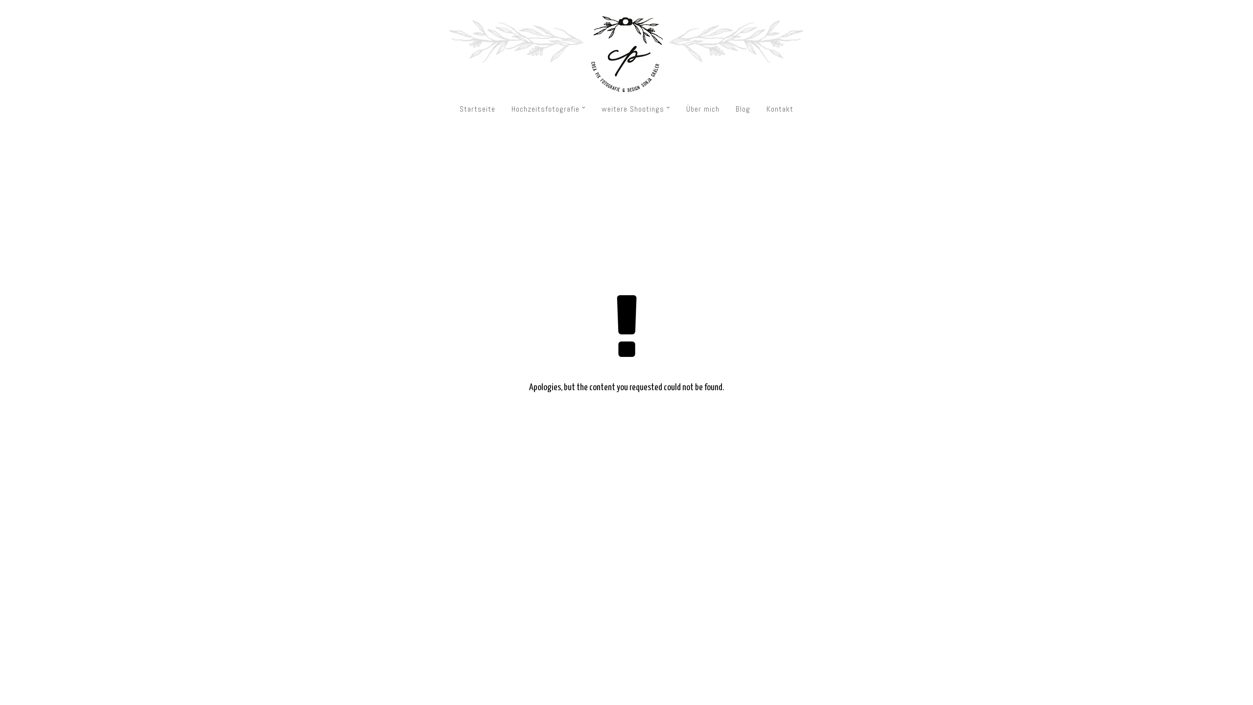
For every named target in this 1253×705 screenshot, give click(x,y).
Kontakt (779, 109)
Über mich (702, 109)
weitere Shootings (633, 109)
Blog (743, 109)
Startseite (477, 109)
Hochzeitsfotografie (545, 109)
